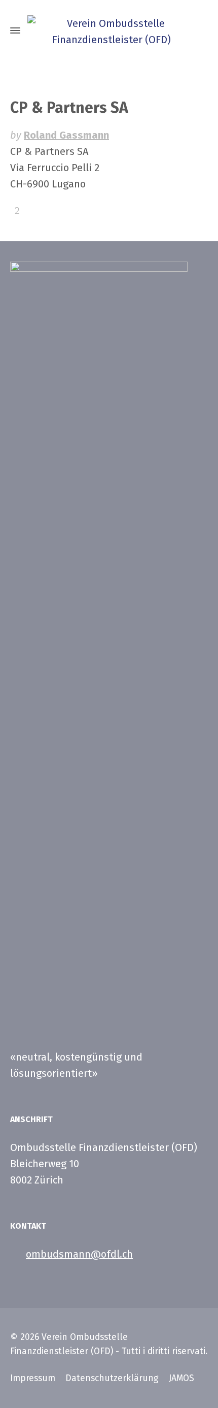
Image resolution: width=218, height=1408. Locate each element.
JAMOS (181, 1378)
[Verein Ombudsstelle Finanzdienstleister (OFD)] (109, 30)
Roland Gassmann (66, 135)
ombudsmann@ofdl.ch (79, 1254)
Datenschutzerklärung (112, 1378)
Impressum (32, 1378)
